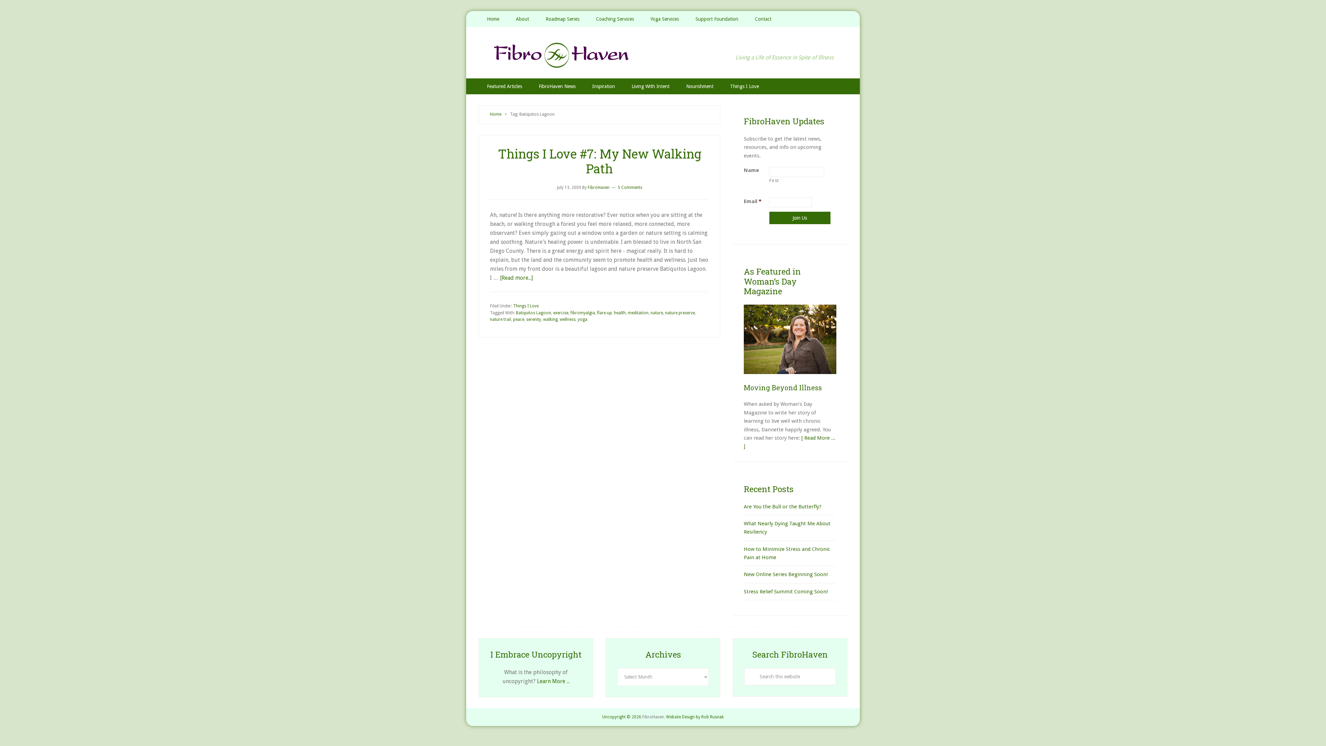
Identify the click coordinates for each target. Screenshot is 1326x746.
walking (550, 319)
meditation (638, 312)
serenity (533, 319)
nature (657, 312)
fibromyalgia (582, 312)
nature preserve (680, 312)
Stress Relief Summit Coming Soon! (786, 592)
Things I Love (526, 306)
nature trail (500, 319)
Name (751, 170)
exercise (560, 312)
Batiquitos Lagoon (533, 312)
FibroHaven (663, 55)
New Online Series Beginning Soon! (786, 574)
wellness (568, 319)
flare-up (604, 312)
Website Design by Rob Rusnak (695, 717)
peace (518, 319)
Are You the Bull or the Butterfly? (782, 507)
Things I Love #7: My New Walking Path (599, 161)
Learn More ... (553, 681)
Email (752, 201)
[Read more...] (516, 278)
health (620, 312)
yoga (582, 319)
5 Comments (630, 187)
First (774, 180)
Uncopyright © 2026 (621, 717)
